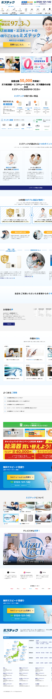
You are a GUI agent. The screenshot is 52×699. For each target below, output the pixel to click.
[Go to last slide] (3, 64)
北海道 (37, 640)
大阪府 (37, 662)
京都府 (50, 662)
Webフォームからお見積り (20, 477)
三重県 (50, 657)
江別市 (47, 643)
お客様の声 (22, 13)
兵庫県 (41, 662)
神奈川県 (38, 652)
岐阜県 (46, 657)
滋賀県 (46, 662)
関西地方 (31, 662)
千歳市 (37, 643)
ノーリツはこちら (19, 456)
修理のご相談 (47, 13)
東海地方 (31, 657)
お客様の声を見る (28, 276)
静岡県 (37, 657)
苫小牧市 (42, 643)
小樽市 (50, 642)
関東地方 (31, 652)
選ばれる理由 (5, 13)
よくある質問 (39, 13)
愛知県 (41, 657)
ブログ (30, 13)
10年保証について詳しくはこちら (6, 278)
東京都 (42, 652)
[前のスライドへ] (48, 64)
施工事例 (14, 13)
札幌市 (43, 642)
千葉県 (47, 652)
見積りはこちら (17, 45)
